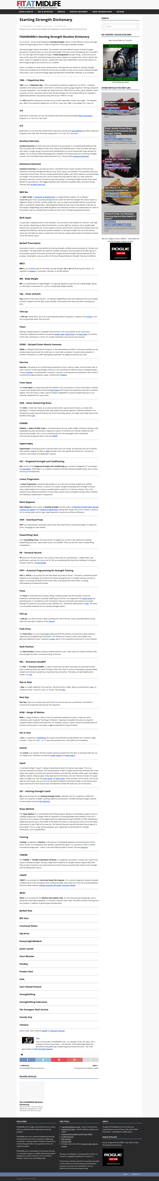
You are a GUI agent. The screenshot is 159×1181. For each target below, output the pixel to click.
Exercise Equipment (79, 12)
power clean (59, 334)
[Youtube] (22, 1055)
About (125, 1174)
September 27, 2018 (30, 26)
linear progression (85, 116)
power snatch (56, 755)
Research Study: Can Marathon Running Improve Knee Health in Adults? (120, 216)
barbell (44, 1031)
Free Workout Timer (68, 1129)
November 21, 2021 (113, 196)
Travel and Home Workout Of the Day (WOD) (76, 1134)
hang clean (83, 334)
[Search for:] (120, 27)
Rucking (120, 12)
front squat (47, 778)
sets (91, 687)
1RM (47, 451)
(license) (61, 1031)
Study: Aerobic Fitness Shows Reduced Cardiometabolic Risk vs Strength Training (120, 131)
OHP (87, 603)
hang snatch (70, 755)
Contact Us (136, 1174)
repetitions (41, 738)
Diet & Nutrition (45, 12)
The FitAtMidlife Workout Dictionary (31, 1103)
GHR (33, 416)
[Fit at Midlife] (60, 8)
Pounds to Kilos (86, 1144)
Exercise (61, 12)
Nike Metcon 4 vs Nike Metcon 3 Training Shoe (119, 103)
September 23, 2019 (113, 139)
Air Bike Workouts (67, 1137)
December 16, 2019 (112, 224)
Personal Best (40, 563)
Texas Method (76, 131)
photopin (54, 1031)
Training (29, 372)
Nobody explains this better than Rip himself (57, 885)
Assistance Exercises (81, 156)
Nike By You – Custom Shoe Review (117, 160)
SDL (30, 674)
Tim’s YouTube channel (43, 1049)
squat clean (69, 334)
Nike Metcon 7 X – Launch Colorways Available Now (117, 188)
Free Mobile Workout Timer (70, 1127)
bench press (87, 598)
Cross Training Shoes (102, 12)
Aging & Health (26, 12)
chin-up (52, 621)
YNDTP (55, 436)
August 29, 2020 (112, 111)
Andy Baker (26, 469)
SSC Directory (44, 801)
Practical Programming (49, 510)
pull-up (89, 316)
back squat (54, 390)
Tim (41, 26)
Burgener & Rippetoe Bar (45, 197)
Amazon (32, 271)
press (30, 527)
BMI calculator (66, 1139)
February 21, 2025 (112, 167)
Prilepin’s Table (66, 1141)
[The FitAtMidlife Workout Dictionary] (32, 1090)
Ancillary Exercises (37, 184)
